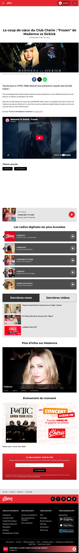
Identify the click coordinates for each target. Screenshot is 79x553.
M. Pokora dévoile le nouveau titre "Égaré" (37, 316)
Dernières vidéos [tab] (58, 297)
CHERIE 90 (20, 271)
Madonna (8, 386)
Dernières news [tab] (21, 297)
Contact (18, 542)
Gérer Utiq (32, 544)
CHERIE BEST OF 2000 (25, 215)
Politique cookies (47, 542)
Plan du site (9, 542)
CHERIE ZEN (21, 247)
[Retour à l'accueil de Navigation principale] (9, 3)
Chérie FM (38, 111)
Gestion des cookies (44, 544)
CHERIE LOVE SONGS (24, 283)
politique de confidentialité (33, 476)
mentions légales (22, 476)
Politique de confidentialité (64, 542)
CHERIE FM (20, 235)
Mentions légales (29, 542)
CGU (38, 542)
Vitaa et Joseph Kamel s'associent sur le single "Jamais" (42, 305)
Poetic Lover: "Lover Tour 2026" (14, 446)
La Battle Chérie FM (29, 327)
